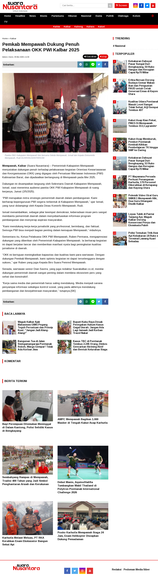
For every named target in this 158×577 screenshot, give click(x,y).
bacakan (91, 56)
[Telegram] (80, 64)
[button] (152, 14)
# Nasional (119, 46)
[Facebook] (105, 64)
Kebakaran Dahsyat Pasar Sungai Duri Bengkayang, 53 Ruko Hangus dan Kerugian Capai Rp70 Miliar (141, 163)
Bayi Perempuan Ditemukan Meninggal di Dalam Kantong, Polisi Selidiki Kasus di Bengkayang (27, 427)
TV (5, 21)
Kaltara (90, 26)
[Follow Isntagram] (82, 571)
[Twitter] (99, 64)
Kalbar (67, 26)
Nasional (86, 16)
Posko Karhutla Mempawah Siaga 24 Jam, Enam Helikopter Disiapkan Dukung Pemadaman (81, 536)
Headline (20, 16)
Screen (122, 5)
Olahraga (123, 16)
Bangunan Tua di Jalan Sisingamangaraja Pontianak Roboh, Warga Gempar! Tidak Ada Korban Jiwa (35, 345)
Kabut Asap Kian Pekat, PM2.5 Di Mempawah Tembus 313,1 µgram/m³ (142, 123)
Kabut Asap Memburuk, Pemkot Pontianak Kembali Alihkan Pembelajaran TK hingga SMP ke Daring (143, 145)
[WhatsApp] (87, 64)
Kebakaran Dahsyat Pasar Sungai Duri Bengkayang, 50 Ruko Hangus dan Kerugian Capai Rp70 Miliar (141, 67)
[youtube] (153, 5)
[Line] (93, 64)
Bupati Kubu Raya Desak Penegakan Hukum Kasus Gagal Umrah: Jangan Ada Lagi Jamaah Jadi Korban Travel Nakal (88, 327)
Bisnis (43, 16)
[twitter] (147, 5)
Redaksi (116, 569)
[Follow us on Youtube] (90, 571)
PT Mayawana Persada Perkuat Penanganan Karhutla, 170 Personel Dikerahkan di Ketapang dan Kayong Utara (142, 182)
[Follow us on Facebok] (67, 571)
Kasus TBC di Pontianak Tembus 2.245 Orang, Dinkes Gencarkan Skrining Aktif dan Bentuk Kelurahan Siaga (90, 345)
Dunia (99, 16)
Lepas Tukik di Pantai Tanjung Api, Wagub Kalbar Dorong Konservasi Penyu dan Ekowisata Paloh (141, 220)
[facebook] (141, 5)
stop (104, 56)
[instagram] (135, 5)
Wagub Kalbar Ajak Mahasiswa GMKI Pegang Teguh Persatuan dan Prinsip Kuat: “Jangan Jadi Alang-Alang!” (35, 327)
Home (7, 16)
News (32, 16)
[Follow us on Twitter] (75, 571)
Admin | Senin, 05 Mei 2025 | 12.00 (15, 57)
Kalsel (101, 26)
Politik (110, 16)
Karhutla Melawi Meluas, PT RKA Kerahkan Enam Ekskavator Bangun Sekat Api (25, 541)
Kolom (136, 16)
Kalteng (78, 26)
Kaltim (56, 26)
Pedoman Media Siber (137, 569)
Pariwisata (58, 16)
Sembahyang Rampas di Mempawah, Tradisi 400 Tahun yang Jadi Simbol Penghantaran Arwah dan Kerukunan (25, 481)
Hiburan (72, 16)
